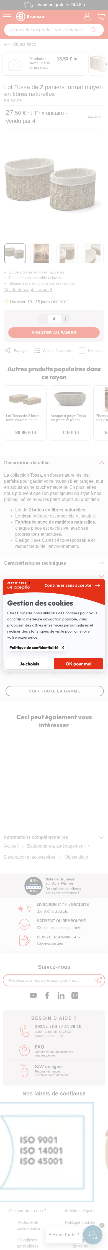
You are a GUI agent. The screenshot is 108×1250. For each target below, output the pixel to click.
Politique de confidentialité (33, 647)
